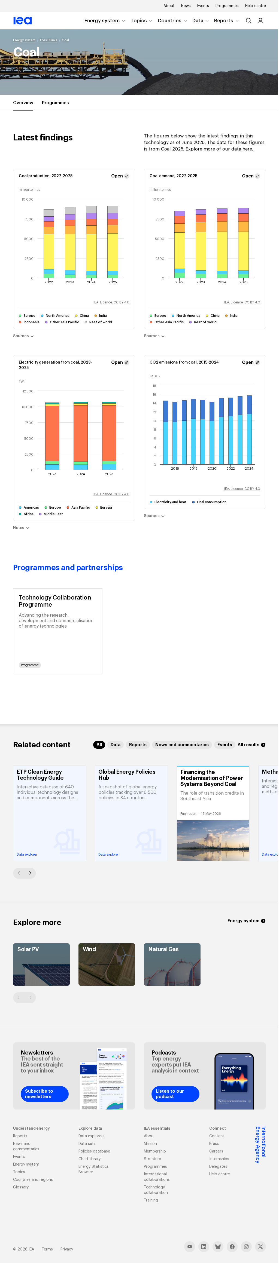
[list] (139, 631)
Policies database (94, 1151)
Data (197, 20)
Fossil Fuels (48, 40)
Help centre (255, 6)
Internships (219, 1159)
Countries (169, 20)
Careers (216, 1151)
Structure (152, 1159)
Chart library (89, 1159)
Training (151, 1200)
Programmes (227, 6)
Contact (216, 1136)
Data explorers (91, 1136)
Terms (47, 1249)
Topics (139, 20)
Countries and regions (33, 1180)
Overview (23, 103)
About (169, 6)
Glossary (21, 1187)
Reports (223, 20)
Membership (155, 1151)
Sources (21, 336)
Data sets (87, 1144)
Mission (150, 1144)
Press (214, 1144)
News (186, 6)
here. (247, 149)
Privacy (66, 1249)
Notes (18, 528)
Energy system (102, 20)
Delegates (218, 1167)
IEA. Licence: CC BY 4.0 (111, 302)
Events (203, 6)
